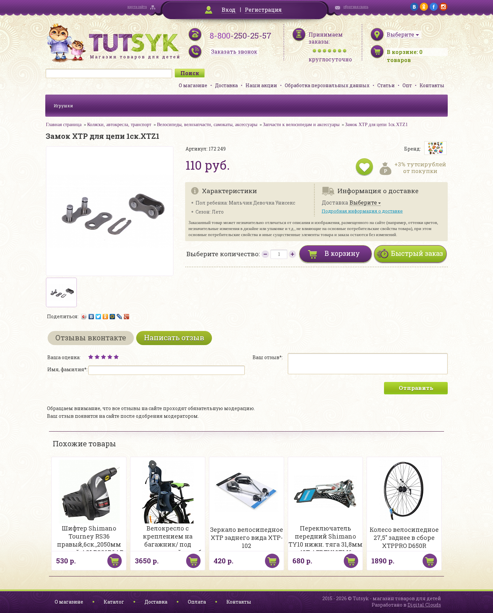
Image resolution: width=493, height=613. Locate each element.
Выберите (363, 203)
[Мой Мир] (112, 316)
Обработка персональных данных (327, 85)
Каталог (114, 602)
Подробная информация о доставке (362, 211)
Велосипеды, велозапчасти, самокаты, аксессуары (207, 124)
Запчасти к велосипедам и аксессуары (301, 124)
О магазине (193, 85)
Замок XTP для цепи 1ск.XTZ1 (376, 124)
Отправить (416, 388)
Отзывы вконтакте (90, 337)
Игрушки (63, 105)
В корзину (342, 253)
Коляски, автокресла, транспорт (119, 124)
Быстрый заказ (417, 253)
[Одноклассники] (105, 316)
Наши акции (261, 85)
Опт (407, 85)
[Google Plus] (126, 316)
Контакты (432, 85)
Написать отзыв (174, 337)
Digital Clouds (424, 605)
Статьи (386, 85)
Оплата (197, 602)
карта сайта (137, 7)
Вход (228, 9)
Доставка (226, 85)
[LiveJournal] (119, 316)
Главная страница (63, 124)
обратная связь (355, 7)
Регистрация (263, 9)
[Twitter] (98, 316)
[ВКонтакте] (91, 316)
